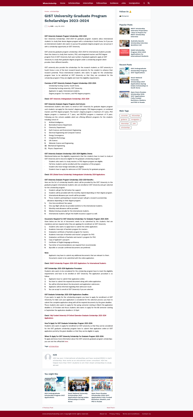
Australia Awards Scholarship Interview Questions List (139, 43)
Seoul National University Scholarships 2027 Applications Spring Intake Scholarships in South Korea (78, 397)
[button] (144, 3)
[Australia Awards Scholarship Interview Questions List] (124, 43)
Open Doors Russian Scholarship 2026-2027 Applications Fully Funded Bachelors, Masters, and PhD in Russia (101, 397)
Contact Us (146, 414)
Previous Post (48, 407)
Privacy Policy (114, 414)
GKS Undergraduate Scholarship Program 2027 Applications (55, 395)
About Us (103, 414)
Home (47, 11)
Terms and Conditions (131, 414)
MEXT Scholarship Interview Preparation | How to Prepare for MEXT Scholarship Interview (139, 33)
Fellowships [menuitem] (101, 3)
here (66, 341)
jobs (134, 123)
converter (124, 115)
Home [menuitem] (62, 3)
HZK (55, 355)
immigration (135, 119)
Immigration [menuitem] (134, 3)
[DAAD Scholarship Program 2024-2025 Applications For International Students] (124, 52)
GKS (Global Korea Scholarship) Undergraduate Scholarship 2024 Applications (77, 175)
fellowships (136, 115)
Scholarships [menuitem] (74, 3)
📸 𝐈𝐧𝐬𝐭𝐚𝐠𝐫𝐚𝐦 (124, 16)
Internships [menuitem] (88, 3)
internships (125, 123)
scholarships (54, 11)
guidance (124, 119)
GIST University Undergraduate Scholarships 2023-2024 (69, 99)
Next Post (110, 407)
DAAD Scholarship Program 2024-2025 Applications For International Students (78, 263)
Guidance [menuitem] (114, 3)
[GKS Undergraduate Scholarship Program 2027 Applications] (55, 384)
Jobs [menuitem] (123, 3)
